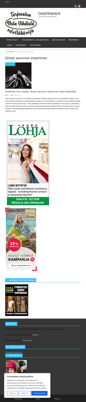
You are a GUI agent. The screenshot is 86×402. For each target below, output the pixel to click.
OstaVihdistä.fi (49, 13)
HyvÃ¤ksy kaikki (39, 393)
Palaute (9, 45)
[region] (27, 385)
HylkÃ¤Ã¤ (24, 393)
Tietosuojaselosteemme (13, 352)
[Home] (16, 51)
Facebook (35, 335)
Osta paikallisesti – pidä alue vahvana (35, 40)
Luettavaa (10, 64)
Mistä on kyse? (12, 40)
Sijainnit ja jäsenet (58, 40)
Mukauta (13, 393)
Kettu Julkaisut (27, 340)
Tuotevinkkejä (20, 45)
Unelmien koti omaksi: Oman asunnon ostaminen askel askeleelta (40, 91)
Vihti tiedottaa (35, 45)
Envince (38, 398)
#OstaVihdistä (73, 40)
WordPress (57, 398)
